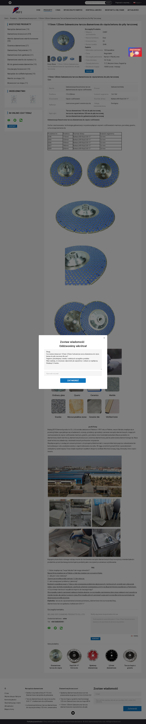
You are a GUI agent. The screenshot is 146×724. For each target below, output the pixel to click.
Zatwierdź (73, 380)
